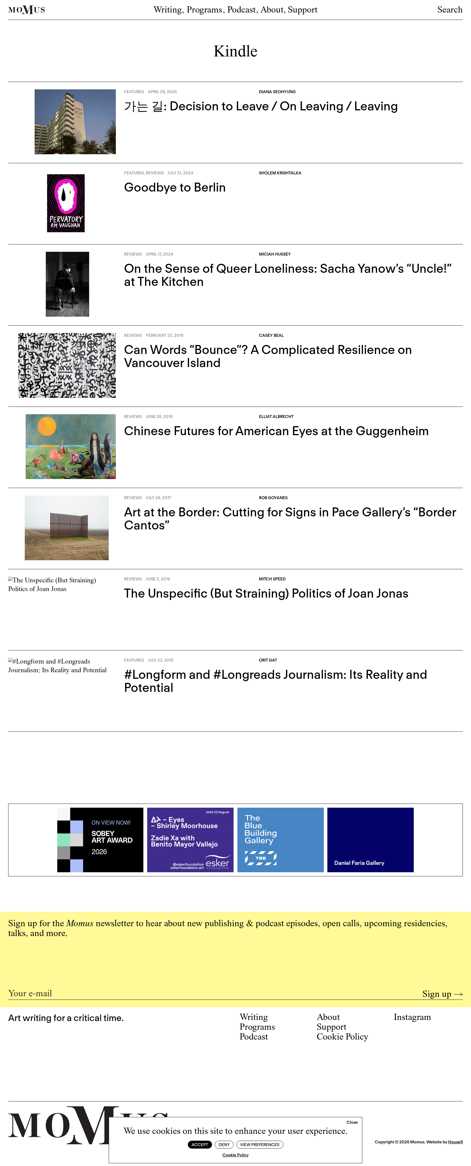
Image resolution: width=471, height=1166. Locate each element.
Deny (224, 1144)
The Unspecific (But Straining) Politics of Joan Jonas (266, 593)
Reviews (155, 173)
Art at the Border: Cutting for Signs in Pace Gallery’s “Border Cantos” (290, 518)
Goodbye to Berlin (175, 187)
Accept (200, 1144)
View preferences (259, 1144)
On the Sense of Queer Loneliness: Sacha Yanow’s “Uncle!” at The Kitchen (287, 275)
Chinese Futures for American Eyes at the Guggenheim (276, 430)
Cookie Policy (235, 1155)
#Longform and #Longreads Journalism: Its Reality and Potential (275, 681)
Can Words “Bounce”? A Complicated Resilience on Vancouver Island (268, 356)
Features (134, 91)
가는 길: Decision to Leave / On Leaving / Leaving (261, 106)
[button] (352, 1122)
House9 (455, 1142)
